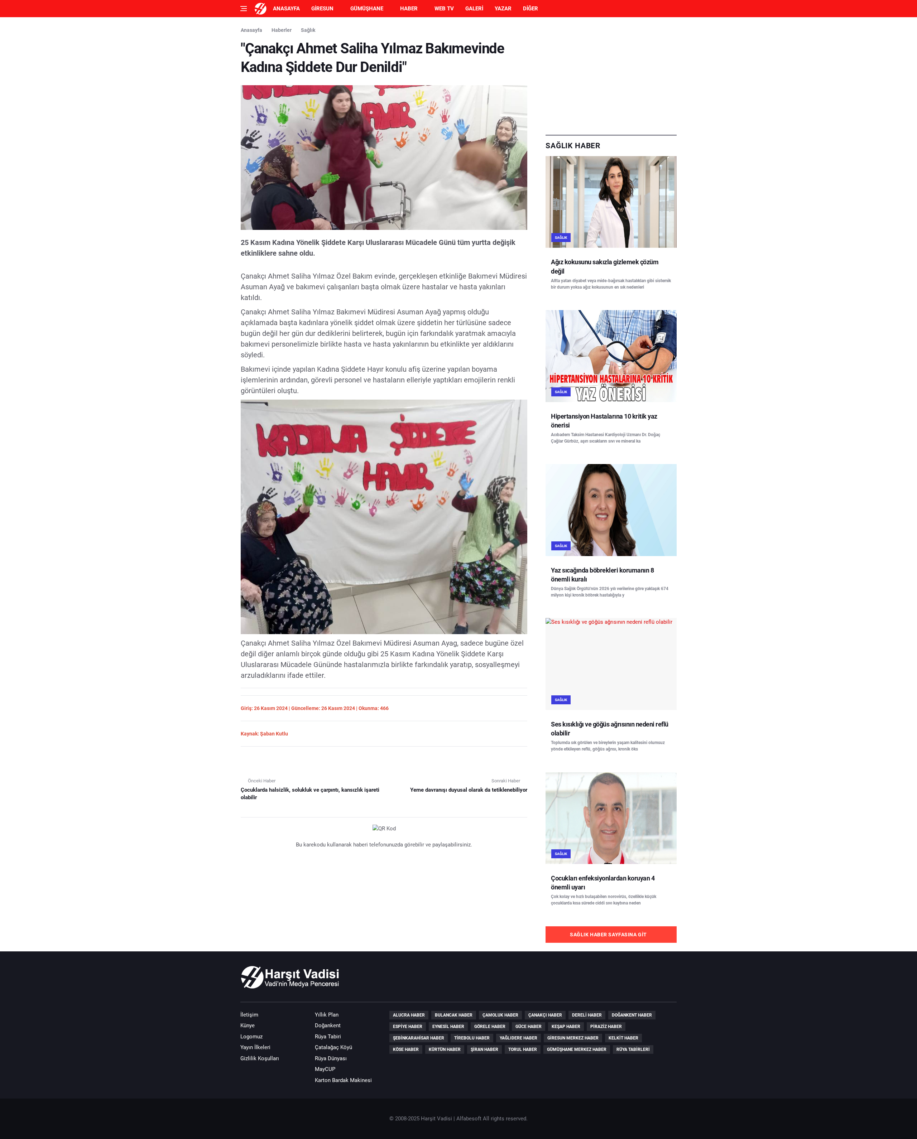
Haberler (282, 30)
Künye (247, 1025)
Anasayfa (286, 8)
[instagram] (669, 980)
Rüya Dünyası (331, 1058)
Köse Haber (406, 1049)
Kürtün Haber (445, 1049)
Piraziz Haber (606, 1026)
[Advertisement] (611, 76)
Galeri (474, 8)
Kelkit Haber (623, 1038)
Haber (409, 8)
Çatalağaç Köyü (333, 1047)
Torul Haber (522, 1049)
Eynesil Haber (448, 1026)
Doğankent (328, 1025)
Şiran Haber (484, 1049)
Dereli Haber (587, 1015)
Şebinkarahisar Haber (418, 1038)
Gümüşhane (366, 8)
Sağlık (308, 30)
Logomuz (251, 1036)
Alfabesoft (468, 1118)
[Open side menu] (243, 8)
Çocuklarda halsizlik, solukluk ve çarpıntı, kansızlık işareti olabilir (310, 794)
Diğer (530, 8)
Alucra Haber (409, 1015)
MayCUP (325, 1069)
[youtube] (648, 980)
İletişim (249, 1015)
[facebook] (628, 980)
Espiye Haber (407, 1026)
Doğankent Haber (632, 1015)
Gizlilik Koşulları (259, 1058)
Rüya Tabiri (328, 1036)
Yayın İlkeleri (255, 1047)
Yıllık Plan (327, 1015)
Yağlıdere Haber (518, 1038)
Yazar (503, 8)
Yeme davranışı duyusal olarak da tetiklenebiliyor (468, 790)
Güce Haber (528, 1026)
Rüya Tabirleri (633, 1049)
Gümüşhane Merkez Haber (576, 1049)
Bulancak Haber (453, 1015)
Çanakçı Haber (545, 1015)
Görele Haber (489, 1026)
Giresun (322, 8)
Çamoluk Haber (500, 1015)
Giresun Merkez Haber (573, 1038)
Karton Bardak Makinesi (343, 1080)
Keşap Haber (566, 1026)
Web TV (444, 8)
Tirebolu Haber (472, 1038)
